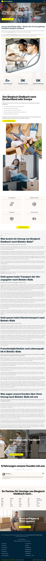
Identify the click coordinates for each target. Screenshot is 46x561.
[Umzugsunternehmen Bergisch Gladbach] (7, 1)
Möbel (32, 257)
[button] (44, 1)
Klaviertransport (10, 323)
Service (17, 267)
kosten (42, 246)
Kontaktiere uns (3, 271)
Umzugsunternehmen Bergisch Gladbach (8, 559)
